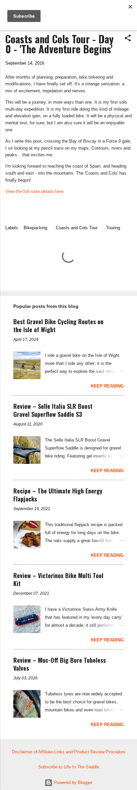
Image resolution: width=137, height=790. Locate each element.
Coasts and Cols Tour (76, 227)
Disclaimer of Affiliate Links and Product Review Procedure (68, 751)
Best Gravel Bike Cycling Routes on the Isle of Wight (58, 325)
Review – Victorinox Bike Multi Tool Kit (58, 579)
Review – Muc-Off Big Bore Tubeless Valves (59, 664)
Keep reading (107, 386)
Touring (113, 227)
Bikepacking (35, 227)
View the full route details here (34, 191)
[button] (128, 38)
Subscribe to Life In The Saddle (68, 766)
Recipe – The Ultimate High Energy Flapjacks (57, 494)
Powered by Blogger (72, 782)
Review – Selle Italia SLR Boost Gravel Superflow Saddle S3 (52, 410)
